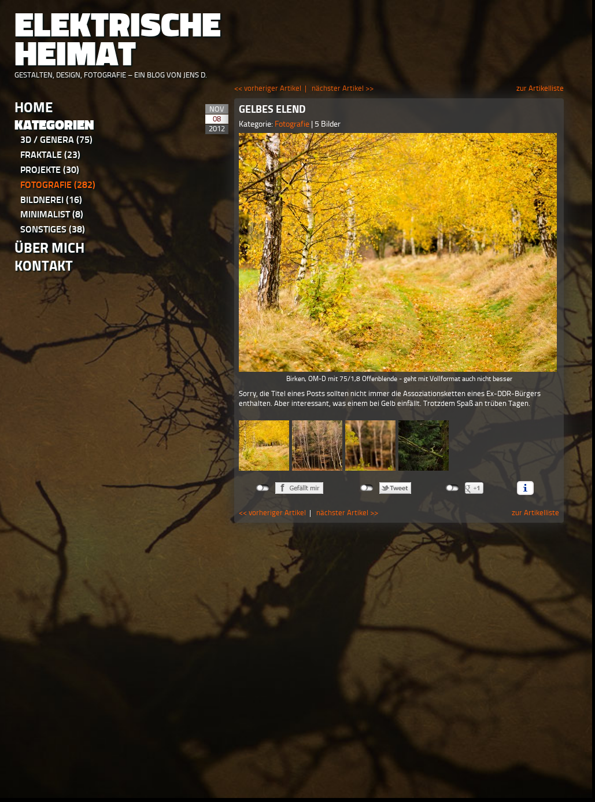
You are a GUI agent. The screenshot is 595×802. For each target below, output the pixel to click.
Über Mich (49, 247)
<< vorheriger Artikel (267, 88)
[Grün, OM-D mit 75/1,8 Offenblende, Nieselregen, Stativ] (423, 445)
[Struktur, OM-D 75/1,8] (317, 445)
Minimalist (51, 214)
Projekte (49, 169)
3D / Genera (56, 139)
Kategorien (54, 125)
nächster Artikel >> (343, 88)
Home (33, 107)
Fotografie (57, 184)
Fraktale (50, 154)
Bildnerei (51, 199)
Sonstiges (52, 229)
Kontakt (43, 265)
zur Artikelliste (540, 88)
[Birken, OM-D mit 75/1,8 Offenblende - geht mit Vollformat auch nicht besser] (399, 252)
